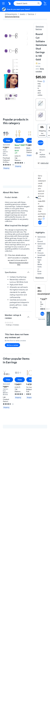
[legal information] (44, 81)
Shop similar (40, 142)
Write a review (40, 69)
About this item (10, 192)
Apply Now (40, 222)
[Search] (39, 3)
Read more (40, 277)
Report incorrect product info (18, 263)
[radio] (40, 104)
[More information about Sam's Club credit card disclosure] (44, 219)
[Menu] (4, 3)
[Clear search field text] (35, 3)
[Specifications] (28, 272)
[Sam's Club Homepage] (10, 3)
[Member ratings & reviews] (28, 316)
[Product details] (28, 197)
